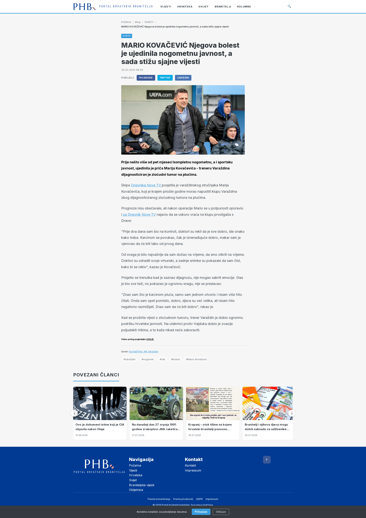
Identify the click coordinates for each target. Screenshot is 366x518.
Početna (126, 21)
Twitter (165, 77)
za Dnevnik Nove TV (139, 214)
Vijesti (133, 470)
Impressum (193, 470)
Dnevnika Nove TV (146, 185)
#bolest (175, 359)
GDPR (199, 499)
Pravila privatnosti (183, 499)
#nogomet (148, 359)
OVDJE (150, 339)
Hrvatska (135, 475)
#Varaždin (130, 359)
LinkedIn (183, 77)
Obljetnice (136, 490)
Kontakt (190, 465)
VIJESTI (148, 21)
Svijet (133, 480)
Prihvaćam (201, 511)
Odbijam (221, 511)
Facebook (146, 77)
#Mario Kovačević (196, 359)
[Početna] (113, 6)
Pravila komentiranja (159, 499)
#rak (162, 359)
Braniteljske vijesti (141, 485)
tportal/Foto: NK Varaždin (143, 351)
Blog (137, 21)
